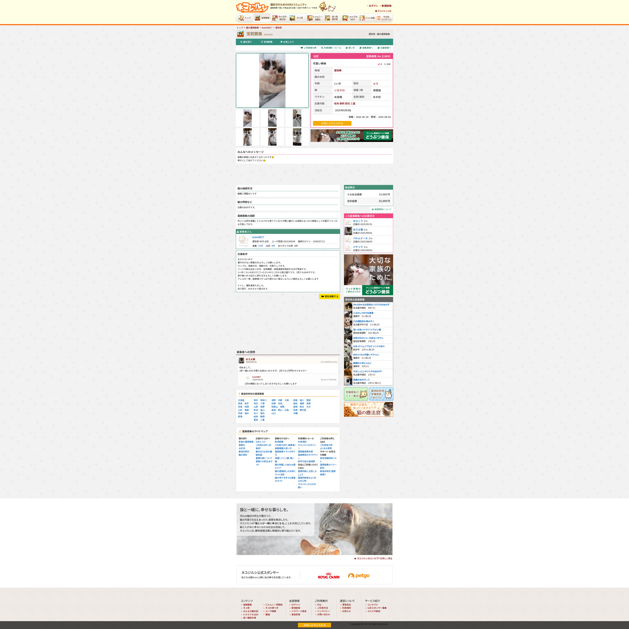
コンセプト (372, 604)
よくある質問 (326, 448)
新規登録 (386, 5)
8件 (273, 245)
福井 (262, 413)
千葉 (262, 403)
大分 (308, 406)
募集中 (242, 445)
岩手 (247, 403)
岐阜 (336, 103)
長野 (262, 406)
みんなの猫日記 (250, 611)
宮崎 (295, 409)
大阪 (287, 400)
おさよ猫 (250, 359)
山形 (240, 409)
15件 (260, 245)
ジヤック (358, 246)
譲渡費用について (382, 209)
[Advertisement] (314, 174)
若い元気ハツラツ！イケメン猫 (367, 329)
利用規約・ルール (332, 47)
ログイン (373, 5)
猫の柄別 (243, 454)
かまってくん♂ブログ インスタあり (368, 346)
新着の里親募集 (246, 441)
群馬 (240, 416)
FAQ (319, 604)
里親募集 (247, 604)
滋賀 (273, 400)
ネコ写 (246, 607)
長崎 (295, 406)
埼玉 (256, 403)
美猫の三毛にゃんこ (362, 363)
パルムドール (360, 238)
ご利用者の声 (310, 47)
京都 (280, 400)
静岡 (342, 103)
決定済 (242, 448)
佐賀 (308, 403)
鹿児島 (303, 409)
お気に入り (288, 41)
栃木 (247, 413)
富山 (262, 409)
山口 (273, 413)
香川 (302, 400)
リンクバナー (323, 611)
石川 (256, 413)
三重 (352, 103)
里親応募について (264, 458)
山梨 (256, 406)
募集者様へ (367, 47)
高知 (295, 403)
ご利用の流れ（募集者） (285, 445)
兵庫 (273, 403)
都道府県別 (244, 451)
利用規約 (302, 441)
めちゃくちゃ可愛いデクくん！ (366, 354)
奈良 (280, 403)
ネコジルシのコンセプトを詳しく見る (374, 558)
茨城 (240, 413)
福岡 (302, 403)
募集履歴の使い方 (283, 448)
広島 (287, 409)
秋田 (247, 406)
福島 (247, 409)
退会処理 (296, 614)
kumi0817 (258, 237)
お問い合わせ (323, 614)
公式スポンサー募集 (377, 607)
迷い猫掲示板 (249, 617)
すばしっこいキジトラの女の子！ (367, 371)
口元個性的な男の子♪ (363, 321)
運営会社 (346, 604)
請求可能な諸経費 (306, 461)
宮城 (240, 406)
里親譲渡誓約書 (305, 451)
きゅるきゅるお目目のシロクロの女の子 (371, 304)
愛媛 (308, 400)
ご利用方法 (322, 607)
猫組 (268, 614)
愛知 (347, 103)
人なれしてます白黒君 (363, 312)
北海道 (241, 400)
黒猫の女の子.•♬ (361, 379)
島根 (273, 409)
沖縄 (295, 413)
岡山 (280, 409)
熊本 (302, 406)
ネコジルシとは (384, 10)
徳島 (295, 400)
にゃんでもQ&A (250, 614)
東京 (256, 400)
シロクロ (339, 90)
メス (375, 83)
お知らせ (346, 611)
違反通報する (331, 296)
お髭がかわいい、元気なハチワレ (368, 337)
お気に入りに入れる (315, 625)
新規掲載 (268, 41)
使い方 (351, 47)
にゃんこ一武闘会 (274, 604)
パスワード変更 (299, 611)
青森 (240, 403)
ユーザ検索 (271, 611)
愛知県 (338, 70)
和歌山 (274, 406)
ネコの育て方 (272, 607)
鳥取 (282, 406)
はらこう (358, 220)
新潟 (256, 409)
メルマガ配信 (373, 611)
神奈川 (263, 400)
